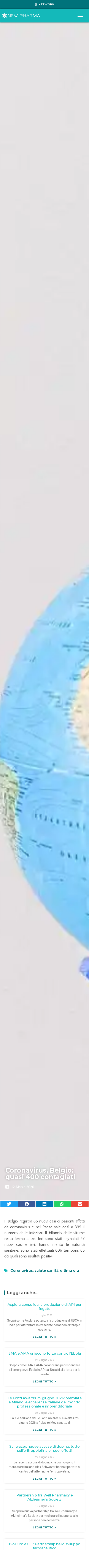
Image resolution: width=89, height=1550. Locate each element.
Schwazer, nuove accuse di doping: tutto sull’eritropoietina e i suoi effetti (44, 1448)
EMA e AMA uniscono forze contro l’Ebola (44, 1353)
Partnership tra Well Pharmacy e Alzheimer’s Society (44, 1497)
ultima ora (69, 1270)
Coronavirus (21, 1270)
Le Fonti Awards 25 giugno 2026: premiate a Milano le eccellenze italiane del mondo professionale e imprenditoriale (45, 1402)
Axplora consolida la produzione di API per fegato (44, 1307)
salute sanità (46, 1270)
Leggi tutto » (44, 1336)
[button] (9, 1204)
